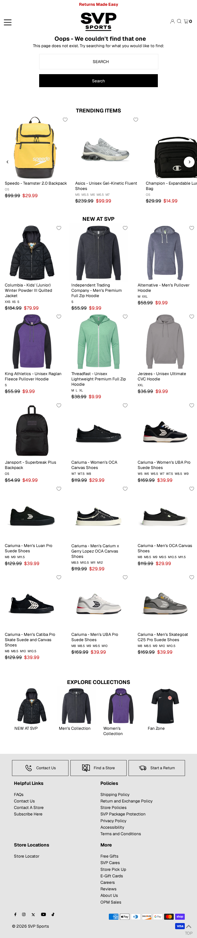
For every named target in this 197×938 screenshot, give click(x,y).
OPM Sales (110, 902)
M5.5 (85, 195)
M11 (93, 562)
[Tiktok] (53, 915)
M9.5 (162, 557)
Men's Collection (75, 728)
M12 (100, 562)
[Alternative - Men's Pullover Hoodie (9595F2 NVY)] (165, 252)
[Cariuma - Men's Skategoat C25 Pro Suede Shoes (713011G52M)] (165, 602)
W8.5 (178, 474)
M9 (13, 557)
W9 (186, 474)
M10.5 (84, 562)
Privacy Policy (113, 820)
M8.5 (75, 562)
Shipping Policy (114, 794)
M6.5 (100, 195)
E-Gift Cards (111, 876)
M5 (77, 195)
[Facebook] (15, 915)
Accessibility (112, 827)
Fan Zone (156, 728)
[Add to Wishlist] (65, 119)
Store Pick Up (113, 869)
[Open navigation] (32, 21)
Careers (107, 882)
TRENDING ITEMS (98, 110)
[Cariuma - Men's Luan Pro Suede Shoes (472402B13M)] (32, 513)
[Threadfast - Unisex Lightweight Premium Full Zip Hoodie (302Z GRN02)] (98, 341)
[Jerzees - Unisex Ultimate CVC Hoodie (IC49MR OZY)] (165, 341)
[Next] (189, 161)
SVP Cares (110, 862)
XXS (7, 302)
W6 (146, 474)
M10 (23, 651)
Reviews (108, 889)
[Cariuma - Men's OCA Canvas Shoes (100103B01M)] (165, 513)
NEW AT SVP (98, 218)
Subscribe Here (28, 814)
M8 (7, 557)
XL (81, 390)
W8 (88, 474)
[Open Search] (179, 21)
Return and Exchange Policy (126, 801)
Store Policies (113, 807)
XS (14, 302)
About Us (109, 895)
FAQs (19, 794)
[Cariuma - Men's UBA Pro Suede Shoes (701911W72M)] (98, 602)
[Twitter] (33, 915)
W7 (73, 474)
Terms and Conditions (120, 833)
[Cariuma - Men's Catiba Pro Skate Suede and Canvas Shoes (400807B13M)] (32, 602)
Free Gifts (109, 856)
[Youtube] (43, 915)
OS (7, 189)
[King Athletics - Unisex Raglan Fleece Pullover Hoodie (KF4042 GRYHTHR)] (32, 341)
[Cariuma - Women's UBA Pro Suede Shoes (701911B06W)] (165, 430)
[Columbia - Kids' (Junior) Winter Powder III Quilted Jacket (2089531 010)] (32, 252)
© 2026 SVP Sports (30, 926)
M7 (107, 195)
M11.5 (21, 557)
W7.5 (81, 474)
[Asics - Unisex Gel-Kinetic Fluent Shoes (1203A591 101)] (105, 147)
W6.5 (154, 474)
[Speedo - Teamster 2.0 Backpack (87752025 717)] (35, 147)
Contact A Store (29, 807)
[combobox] (98, 61)
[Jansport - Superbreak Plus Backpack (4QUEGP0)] (32, 430)
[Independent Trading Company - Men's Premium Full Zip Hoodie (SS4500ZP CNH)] (98, 252)
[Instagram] (23, 915)
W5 (140, 474)
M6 (92, 195)
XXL (145, 296)
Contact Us (24, 801)
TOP (188, 932)
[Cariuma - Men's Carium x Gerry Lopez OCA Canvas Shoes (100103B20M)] (98, 513)
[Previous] (7, 161)
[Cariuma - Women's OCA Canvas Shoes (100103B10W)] (98, 430)
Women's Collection (113, 731)
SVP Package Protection (123, 814)
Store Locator (26, 856)
